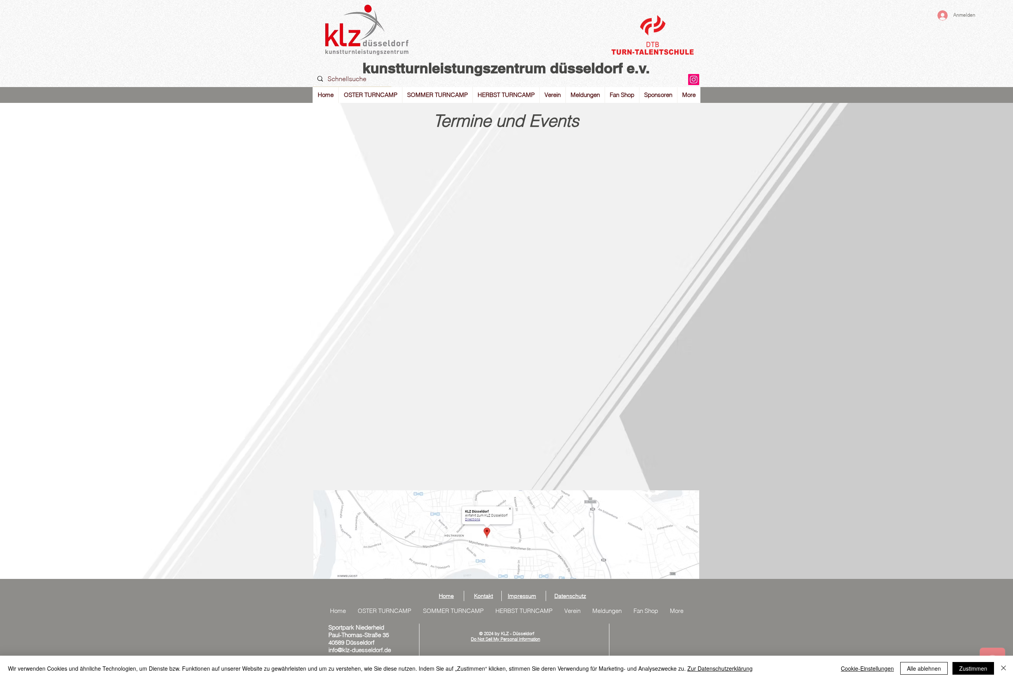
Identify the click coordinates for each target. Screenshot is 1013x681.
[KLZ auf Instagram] (693, 79)
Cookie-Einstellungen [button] (867, 668)
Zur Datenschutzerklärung (720, 668)
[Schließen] (1003, 668)
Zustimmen (973, 668)
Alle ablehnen (924, 668)
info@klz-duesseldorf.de (359, 650)
